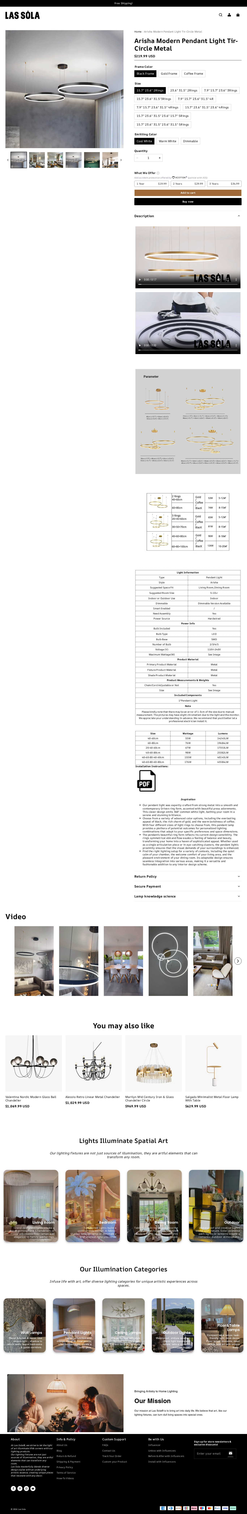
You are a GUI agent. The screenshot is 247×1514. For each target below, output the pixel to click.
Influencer (154, 1445)
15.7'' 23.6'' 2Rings (150, 90)
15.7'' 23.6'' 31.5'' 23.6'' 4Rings (207, 107)
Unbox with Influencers (162, 1450)
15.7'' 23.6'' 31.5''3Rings (154, 99)
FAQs (105, 1445)
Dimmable (190, 141)
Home (138, 31)
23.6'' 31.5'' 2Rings (183, 90)
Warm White (167, 141)
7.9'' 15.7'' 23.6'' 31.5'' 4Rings (157, 107)
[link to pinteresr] (19, 1490)
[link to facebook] (13, 1490)
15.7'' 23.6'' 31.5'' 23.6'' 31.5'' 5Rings (163, 124)
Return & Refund (66, 1456)
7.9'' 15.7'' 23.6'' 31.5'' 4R (196, 99)
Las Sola (21, 1509)
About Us (62, 1445)
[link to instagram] (26, 1490)
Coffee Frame (193, 74)
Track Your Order (111, 1456)
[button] (220, 14)
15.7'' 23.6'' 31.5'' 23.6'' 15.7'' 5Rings (163, 116)
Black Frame (145, 74)
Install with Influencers (162, 1461)
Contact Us (108, 1450)
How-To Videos (65, 1478)
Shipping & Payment (68, 1461)
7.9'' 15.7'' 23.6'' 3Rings (220, 90)
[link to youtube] (32, 1490)
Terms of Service (66, 1472)
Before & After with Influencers (166, 1456)
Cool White (144, 141)
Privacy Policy (65, 1467)
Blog (59, 1450)
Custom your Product (114, 1461)
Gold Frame (169, 74)
